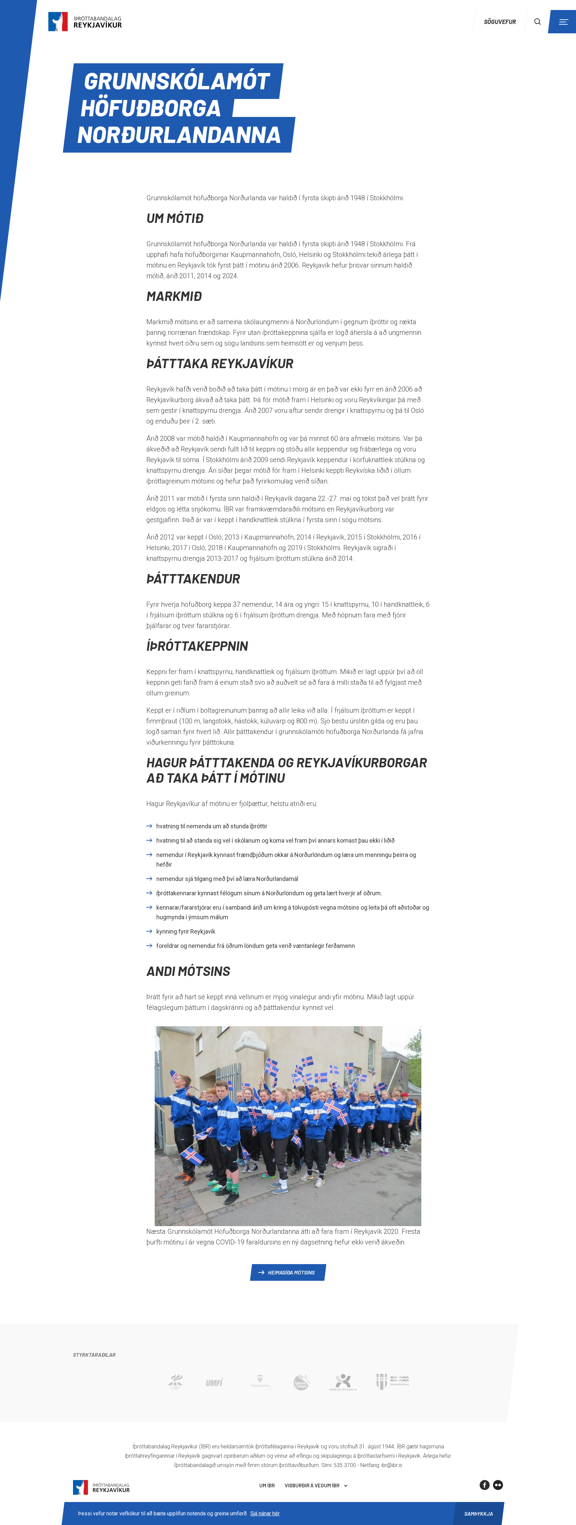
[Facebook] (485, 1485)
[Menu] (562, 21)
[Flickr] (498, 1485)
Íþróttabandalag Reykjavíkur (101, 1487)
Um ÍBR (267, 1485)
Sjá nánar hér (265, 1513)
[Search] (537, 21)
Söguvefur (500, 21)
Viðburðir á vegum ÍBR (312, 1485)
